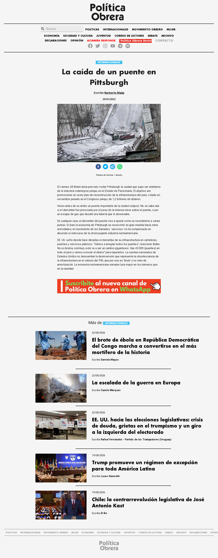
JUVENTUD (103, 36)
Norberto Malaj (114, 92)
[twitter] (105, 167)
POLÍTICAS (92, 29)
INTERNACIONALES (115, 29)
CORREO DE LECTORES (129, 36)
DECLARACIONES (56, 40)
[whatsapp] (119, 167)
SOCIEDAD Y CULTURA (78, 36)
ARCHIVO (167, 36)
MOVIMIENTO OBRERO (147, 29)
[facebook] (98, 167)
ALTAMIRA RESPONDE (101, 40)
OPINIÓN (77, 40)
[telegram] (112, 167)
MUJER (171, 29)
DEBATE (153, 36)
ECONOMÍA (51, 36)
